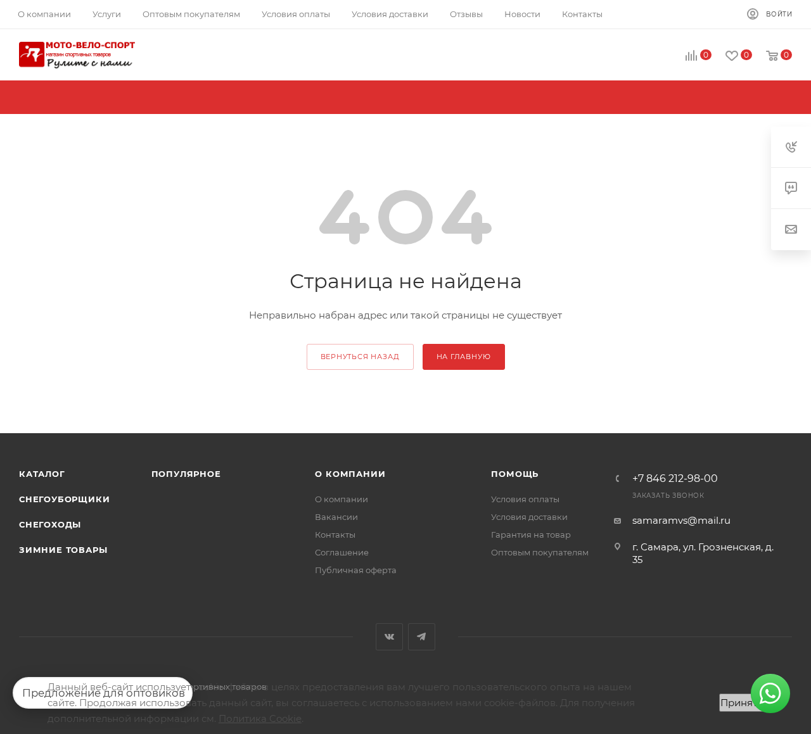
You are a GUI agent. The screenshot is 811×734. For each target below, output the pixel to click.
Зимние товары (63, 550)
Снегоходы (50, 524)
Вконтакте (389, 636)
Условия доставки (529, 517)
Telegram (421, 636)
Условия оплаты (525, 499)
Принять (741, 703)
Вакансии (336, 517)
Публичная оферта (356, 570)
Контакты (335, 534)
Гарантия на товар (531, 534)
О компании (350, 474)
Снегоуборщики (64, 499)
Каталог (42, 474)
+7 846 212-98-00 (675, 479)
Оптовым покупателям (540, 552)
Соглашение (342, 552)
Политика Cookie (260, 718)
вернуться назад (360, 356)
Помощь (515, 474)
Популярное (186, 474)
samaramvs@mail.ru (681, 520)
